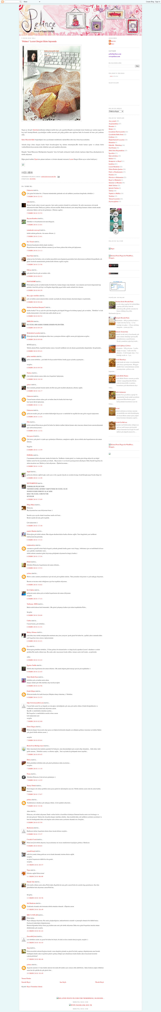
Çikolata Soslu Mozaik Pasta (124, 301)
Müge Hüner (31, 505)
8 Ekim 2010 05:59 (34, 822)
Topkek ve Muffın (114, 193)
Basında (33, 179)
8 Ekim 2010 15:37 (34, 834)
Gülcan (29, 270)
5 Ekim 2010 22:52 (34, 213)
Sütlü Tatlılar (113, 185)
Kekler (111, 158)
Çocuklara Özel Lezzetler (117, 132)
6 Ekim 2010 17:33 (34, 599)
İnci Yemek (30, 242)
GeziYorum (112, 148)
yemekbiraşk (31, 851)
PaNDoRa (30, 455)
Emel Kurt (30, 256)
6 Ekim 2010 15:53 (34, 568)
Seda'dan (36, 130)
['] (51, 121)
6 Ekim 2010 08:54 (34, 316)
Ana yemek (112, 121)
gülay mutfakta (32, 356)
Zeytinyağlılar (113, 201)
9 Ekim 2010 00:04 (34, 846)
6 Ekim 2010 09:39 (34, 328)
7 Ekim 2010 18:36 (34, 806)
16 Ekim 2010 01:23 (35, 931)
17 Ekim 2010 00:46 (35, 959)
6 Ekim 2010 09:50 (34, 367)
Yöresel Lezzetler (114, 199)
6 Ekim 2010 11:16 (34, 405)
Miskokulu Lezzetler (33, 333)
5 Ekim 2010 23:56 (34, 264)
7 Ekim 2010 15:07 (34, 794)
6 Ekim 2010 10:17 (34, 391)
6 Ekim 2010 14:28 (34, 466)
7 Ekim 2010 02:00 (34, 721)
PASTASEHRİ (31, 281)
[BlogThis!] (25, 172)
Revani (117, 408)
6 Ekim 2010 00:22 (34, 276)
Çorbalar (111, 137)
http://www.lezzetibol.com (35, 703)
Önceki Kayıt (99, 982)
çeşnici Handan (32, 531)
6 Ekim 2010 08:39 (34, 290)
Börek (111, 129)
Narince (29, 373)
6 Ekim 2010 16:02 (34, 585)
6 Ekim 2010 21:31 (34, 627)
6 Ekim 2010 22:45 (34, 672)
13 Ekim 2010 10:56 (35, 898)
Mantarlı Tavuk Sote (121, 332)
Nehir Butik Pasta (32, 677)
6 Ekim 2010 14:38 (34, 478)
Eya (28, 646)
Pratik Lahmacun (120, 392)
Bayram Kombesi (32, 218)
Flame (29, 774)
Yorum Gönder (26, 978)
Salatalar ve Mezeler (115, 183)
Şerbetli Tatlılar (114, 188)
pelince (29, 573)
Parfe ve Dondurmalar (116, 172)
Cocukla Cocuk (32, 839)
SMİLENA (30, 321)
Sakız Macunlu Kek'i (28, 140)
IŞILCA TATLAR (32, 915)
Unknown (30, 190)
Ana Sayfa (63, 982)
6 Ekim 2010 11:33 (34, 417)
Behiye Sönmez (32, 632)
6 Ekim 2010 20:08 (34, 615)
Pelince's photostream (121, 287)
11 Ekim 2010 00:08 (35, 876)
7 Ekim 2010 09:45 (34, 754)
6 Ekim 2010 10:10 (34, 379)
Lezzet (71, 159)
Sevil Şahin (30, 590)
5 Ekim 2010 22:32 (34, 196)
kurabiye (111, 164)
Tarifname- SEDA (32, 604)
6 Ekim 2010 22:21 (34, 641)
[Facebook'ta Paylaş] (29, 172)
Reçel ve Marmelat (115, 180)
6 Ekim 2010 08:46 (34, 302)
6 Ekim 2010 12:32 (34, 431)
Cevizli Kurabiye (120, 359)
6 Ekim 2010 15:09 (34, 499)
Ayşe (28, 948)
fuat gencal (30, 436)
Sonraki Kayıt (26, 982)
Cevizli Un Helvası (121, 422)
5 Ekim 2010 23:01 (34, 225)
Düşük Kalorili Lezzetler (116, 140)
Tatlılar (111, 191)
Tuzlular (111, 196)
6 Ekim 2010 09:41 (34, 351)
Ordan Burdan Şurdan (116, 169)
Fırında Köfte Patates (121, 376)
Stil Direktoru (31, 903)
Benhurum (30, 828)
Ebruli (29, 562)
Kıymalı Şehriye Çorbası (123, 346)
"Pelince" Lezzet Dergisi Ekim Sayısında (39, 41)
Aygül (29, 471)
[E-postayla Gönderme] (58, 176)
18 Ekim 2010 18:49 (35, 973)
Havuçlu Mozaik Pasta (122, 318)
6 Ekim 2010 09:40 (34, 339)
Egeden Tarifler (32, 665)
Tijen (36, 159)
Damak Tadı (31, 882)
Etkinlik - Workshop (115, 145)
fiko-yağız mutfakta (33, 296)
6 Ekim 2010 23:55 (34, 697)
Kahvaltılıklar (113, 156)
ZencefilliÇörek (32, 936)
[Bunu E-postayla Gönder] (22, 172)
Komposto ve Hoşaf (115, 161)
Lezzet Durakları (114, 167)
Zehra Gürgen (31, 726)
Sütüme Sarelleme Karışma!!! (36, 307)
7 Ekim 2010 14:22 (34, 780)
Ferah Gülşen (31, 691)
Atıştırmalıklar (113, 124)
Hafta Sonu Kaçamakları (116, 150)
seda (28, 202)
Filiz (28, 422)
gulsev (29, 384)
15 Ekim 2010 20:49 (35, 909)
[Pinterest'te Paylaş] (31, 172)
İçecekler (112, 153)
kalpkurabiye (31, 545)
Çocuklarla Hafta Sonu (116, 134)
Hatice (29, 760)
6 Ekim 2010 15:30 (34, 526)
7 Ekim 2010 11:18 (34, 768)
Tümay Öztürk (31, 785)
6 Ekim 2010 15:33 (34, 540)
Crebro (29, 620)
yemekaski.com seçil (33, 230)
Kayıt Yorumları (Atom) (34, 986)
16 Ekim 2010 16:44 (35, 942)
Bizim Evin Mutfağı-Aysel (35, 746)
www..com (117, 281)
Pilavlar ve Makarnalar (116, 177)
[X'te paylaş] (27, 172)
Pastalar (111, 175)
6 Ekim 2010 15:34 (34, 556)
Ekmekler (112, 142)
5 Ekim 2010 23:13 (34, 250)
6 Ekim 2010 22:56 (34, 686)
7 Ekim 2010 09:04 (34, 740)
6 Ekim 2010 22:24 (34, 660)
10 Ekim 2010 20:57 (35, 865)
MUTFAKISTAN (32, 483)
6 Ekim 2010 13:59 (34, 450)
